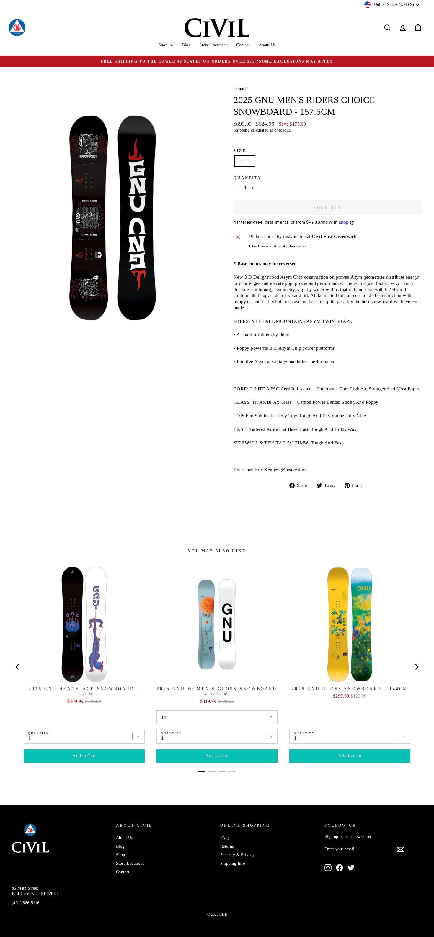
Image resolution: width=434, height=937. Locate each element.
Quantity (248, 178)
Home (239, 88)
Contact (243, 45)
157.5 (244, 160)
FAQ (224, 838)
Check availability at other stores (277, 246)
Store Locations (213, 45)
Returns (227, 846)
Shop (164, 45)
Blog (186, 45)
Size (240, 151)
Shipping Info (232, 863)
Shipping (241, 130)
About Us (267, 45)
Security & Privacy (237, 855)
